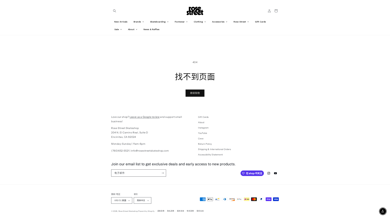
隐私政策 (170, 211)
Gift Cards (203, 117)
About (201, 122)
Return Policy (205, 144)
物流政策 (190, 211)
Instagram (203, 127)
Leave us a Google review (145, 116)
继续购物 (195, 93)
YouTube (202, 133)
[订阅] (162, 173)
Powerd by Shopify (146, 211)
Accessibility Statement (210, 154)
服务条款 (180, 211)
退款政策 (161, 211)
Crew (201, 138)
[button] (114, 10)
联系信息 (200, 211)
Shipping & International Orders (214, 149)
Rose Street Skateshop (128, 211)
